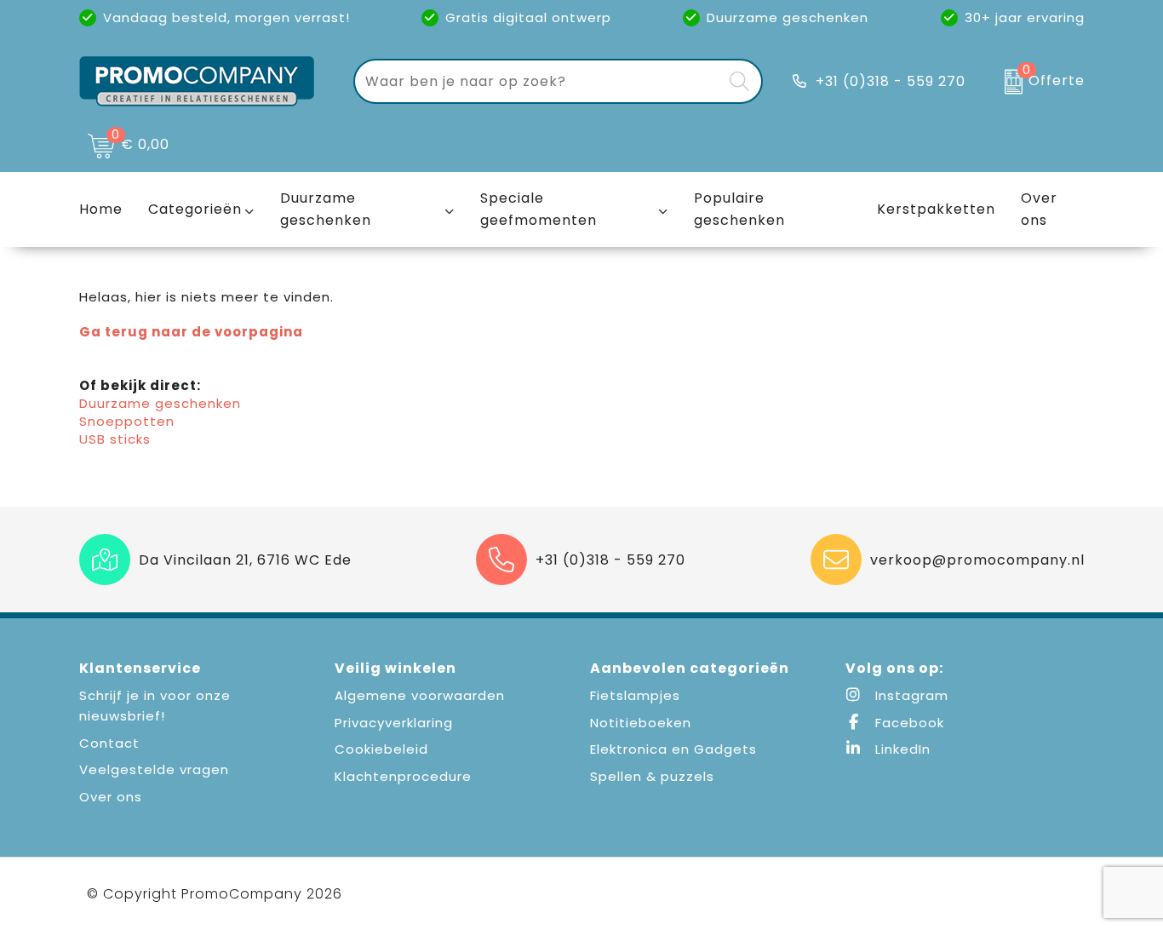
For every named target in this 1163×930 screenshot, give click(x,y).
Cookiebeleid (381, 749)
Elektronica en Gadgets (673, 749)
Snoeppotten (127, 421)
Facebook (907, 723)
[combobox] (538, 81)
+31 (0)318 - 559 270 (890, 81)
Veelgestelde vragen (154, 769)
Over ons (110, 797)
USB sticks (115, 439)
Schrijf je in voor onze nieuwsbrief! (155, 705)
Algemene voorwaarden (420, 695)
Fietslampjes (635, 695)
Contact (109, 743)
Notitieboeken (640, 723)
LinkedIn (901, 749)
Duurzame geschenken (325, 209)
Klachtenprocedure (403, 776)
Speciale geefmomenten (538, 209)
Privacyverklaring (394, 723)
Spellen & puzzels (652, 776)
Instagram (909, 695)
